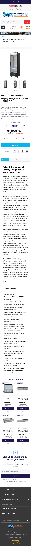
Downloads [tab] (19, 159)
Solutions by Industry (10, 499)
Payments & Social (9, 509)
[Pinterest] (22, 151)
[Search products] (27, 22)
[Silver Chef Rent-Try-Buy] (22, 126)
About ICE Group (8, 490)
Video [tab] (11, 159)
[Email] (26, 151)
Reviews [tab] (27, 159)
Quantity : (6, 138)
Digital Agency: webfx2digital (15, 543)
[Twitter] (18, 151)
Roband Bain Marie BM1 (8, 397)
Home (3, 36)
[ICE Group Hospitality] (15, 14)
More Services (7, 504)
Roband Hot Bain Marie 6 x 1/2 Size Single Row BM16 (23, 430)
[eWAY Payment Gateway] (15, 541)
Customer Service (9, 494)
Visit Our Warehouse (11, 520)
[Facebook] (14, 151)
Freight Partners (8, 513)
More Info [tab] (5, 159)
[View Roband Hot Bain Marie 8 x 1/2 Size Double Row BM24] (23, 389)
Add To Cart (15, 145)
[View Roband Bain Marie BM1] (8, 389)
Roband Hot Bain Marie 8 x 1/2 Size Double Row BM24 (23, 398)
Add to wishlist (17, 122)
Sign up (15, 476)
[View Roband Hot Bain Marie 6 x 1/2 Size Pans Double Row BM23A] (8, 420)
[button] (24, 28)
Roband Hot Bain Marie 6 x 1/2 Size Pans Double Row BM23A (8, 431)
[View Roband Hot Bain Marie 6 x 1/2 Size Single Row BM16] (23, 420)
